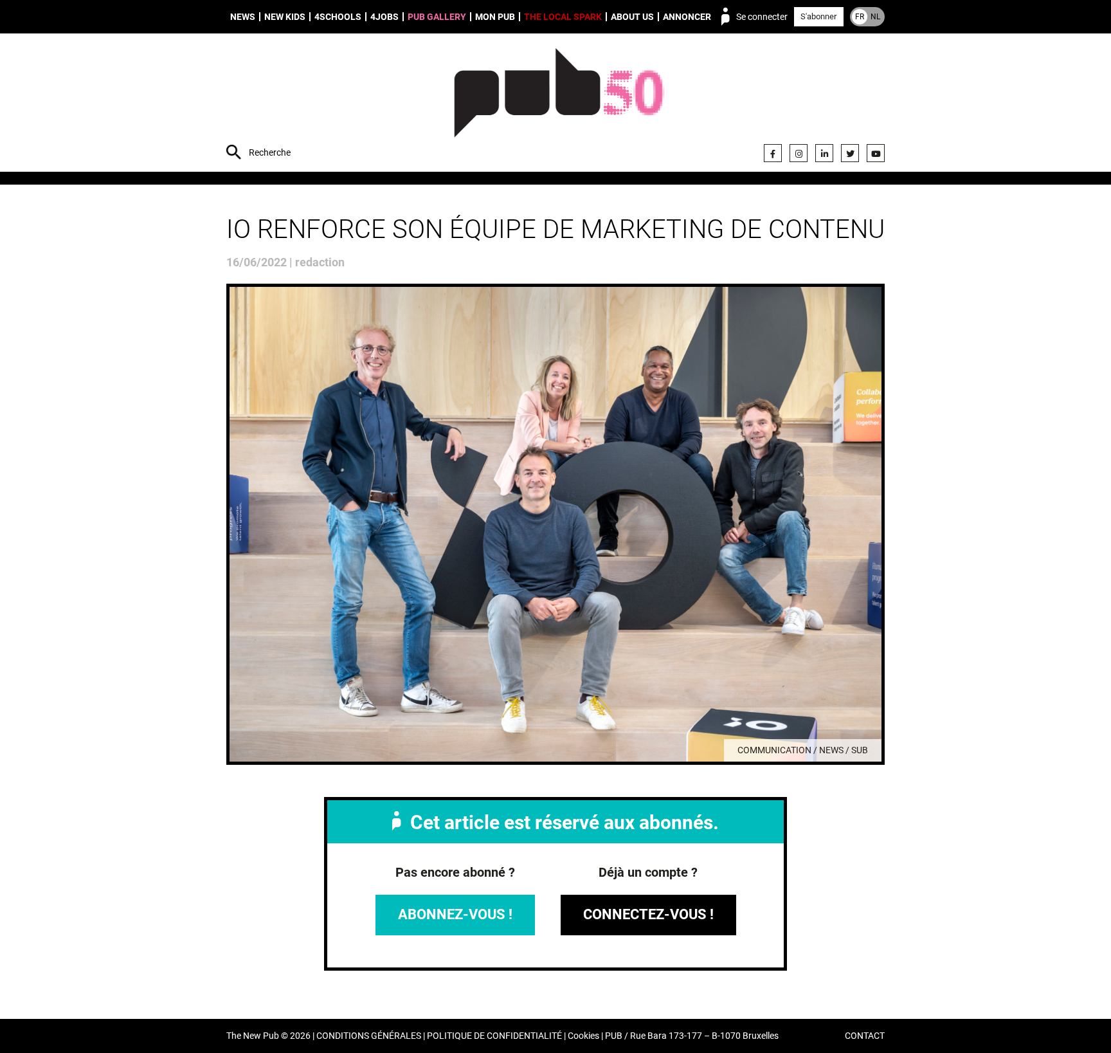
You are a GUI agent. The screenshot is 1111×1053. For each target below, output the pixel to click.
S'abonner (818, 16)
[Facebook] (773, 153)
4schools (337, 16)
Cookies (583, 1036)
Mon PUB (495, 16)
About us (632, 16)
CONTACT (865, 1036)
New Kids (284, 16)
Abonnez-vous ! (455, 914)
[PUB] (559, 104)
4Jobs (384, 16)
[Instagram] (799, 153)
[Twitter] (850, 153)
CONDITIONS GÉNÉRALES (368, 1036)
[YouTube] (876, 153)
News (242, 16)
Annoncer (687, 16)
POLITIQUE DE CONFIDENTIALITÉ (494, 1036)
